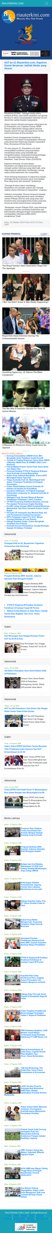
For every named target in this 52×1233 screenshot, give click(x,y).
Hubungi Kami (42, 1219)
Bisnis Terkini (19, 1219)
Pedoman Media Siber (26, 1221)
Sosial (31, 1216)
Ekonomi (40, 1216)
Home (9, 1216)
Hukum (24, 1216)
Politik (16, 1216)
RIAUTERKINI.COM (12, 3)
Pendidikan (7, 1219)
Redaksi (30, 1219)
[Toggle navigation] (46, 3)
